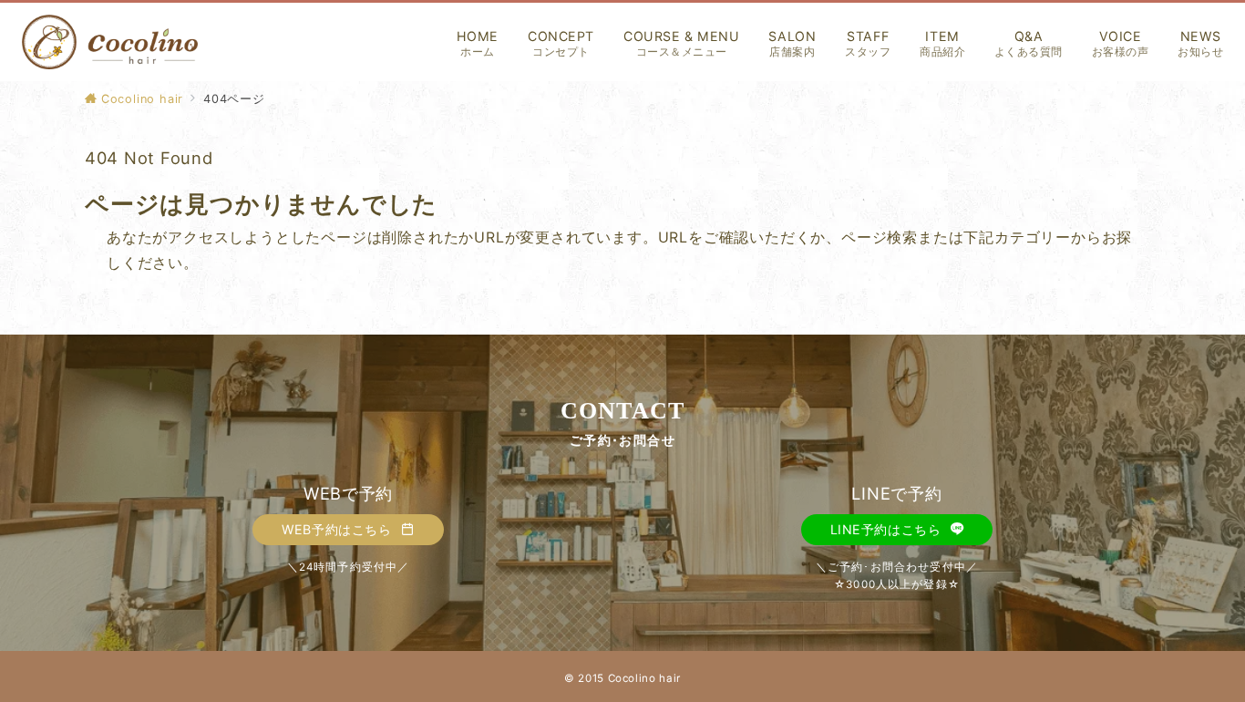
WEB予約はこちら (339, 529)
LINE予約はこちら (887, 529)
